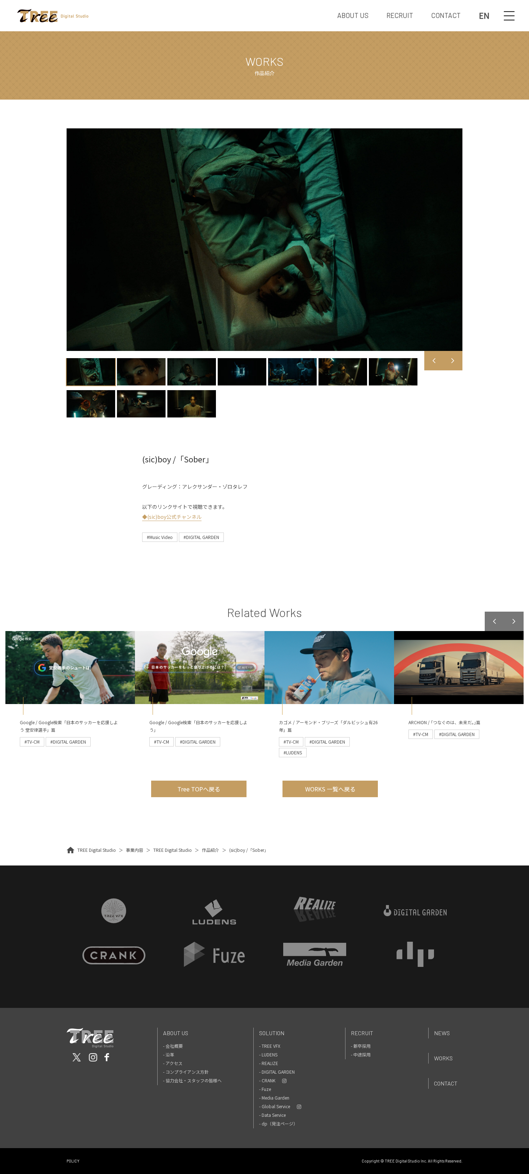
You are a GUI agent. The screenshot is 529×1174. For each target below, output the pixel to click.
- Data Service (272, 1115)
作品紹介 (210, 850)
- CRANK (267, 1080)
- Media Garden (274, 1098)
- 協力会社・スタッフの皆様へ (192, 1080)
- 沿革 (168, 1054)
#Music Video (160, 537)
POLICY (73, 1161)
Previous (434, 360)
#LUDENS (293, 752)
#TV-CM (32, 742)
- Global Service (274, 1106)
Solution (271, 1032)
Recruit (362, 1032)
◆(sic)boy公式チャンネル (172, 516)
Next (452, 360)
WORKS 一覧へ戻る (330, 789)
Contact (445, 1083)
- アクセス (172, 1063)
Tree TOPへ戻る (198, 789)
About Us (175, 1032)
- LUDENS (268, 1054)
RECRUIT (399, 15)
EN (484, 15)
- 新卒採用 (361, 1046)
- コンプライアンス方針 (186, 1072)
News (442, 1032)
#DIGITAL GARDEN (201, 537)
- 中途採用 (361, 1054)
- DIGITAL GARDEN (277, 1072)
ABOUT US (353, 15)
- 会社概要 (173, 1046)
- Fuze (265, 1089)
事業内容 (134, 850)
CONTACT (446, 15)
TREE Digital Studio (96, 850)
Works (443, 1058)
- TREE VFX (269, 1046)
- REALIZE (268, 1063)
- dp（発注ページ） (278, 1123)
